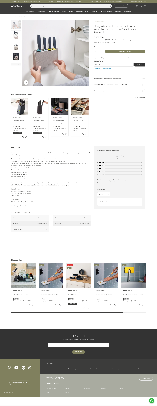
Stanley (67, 392)
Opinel (121, 388)
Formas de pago (73, 369)
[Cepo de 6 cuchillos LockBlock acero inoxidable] (19, 106)
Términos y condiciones (119, 369)
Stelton (67, 388)
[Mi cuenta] (141, 6)
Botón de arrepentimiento (19, 382)
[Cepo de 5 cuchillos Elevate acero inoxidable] (39, 106)
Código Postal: (98, 61)
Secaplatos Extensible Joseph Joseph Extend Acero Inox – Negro (23, 293)
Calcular (139, 64)
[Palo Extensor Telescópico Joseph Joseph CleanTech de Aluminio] (106, 275)
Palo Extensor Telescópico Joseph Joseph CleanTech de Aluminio (105, 293)
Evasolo (103, 388)
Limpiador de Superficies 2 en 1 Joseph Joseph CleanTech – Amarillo (133, 293)
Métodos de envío (95, 369)
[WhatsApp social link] (30, 367)
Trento (48, 392)
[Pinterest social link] (23, 367)
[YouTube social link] (16, 367)
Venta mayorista (121, 6)
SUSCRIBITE (78, 352)
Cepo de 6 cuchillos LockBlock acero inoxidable (18, 121)
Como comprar (51, 369)
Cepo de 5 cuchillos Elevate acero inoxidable (39, 121)
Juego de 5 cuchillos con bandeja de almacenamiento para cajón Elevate (79, 121)
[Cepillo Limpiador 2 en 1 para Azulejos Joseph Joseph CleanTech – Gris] (51, 275)
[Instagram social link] (10, 367)
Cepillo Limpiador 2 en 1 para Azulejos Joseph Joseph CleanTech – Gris (51, 293)
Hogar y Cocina (19, 16)
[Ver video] (26, 82)
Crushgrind (86, 388)
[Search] (110, 6)
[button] (13, 64)
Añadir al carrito (125, 51)
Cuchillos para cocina (29, 16)
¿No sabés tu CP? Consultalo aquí (102, 68)
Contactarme (146, 378)
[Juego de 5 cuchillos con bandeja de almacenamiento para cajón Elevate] (80, 106)
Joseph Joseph (17, 118)
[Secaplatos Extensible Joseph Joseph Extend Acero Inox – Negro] (23, 275)
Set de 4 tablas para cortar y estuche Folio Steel (59, 121)
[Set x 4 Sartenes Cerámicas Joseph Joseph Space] (78, 275)
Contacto (137, 369)
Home (12, 16)
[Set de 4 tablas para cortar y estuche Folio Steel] (59, 106)
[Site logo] (17, 6)
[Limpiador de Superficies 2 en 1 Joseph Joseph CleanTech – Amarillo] (133, 275)
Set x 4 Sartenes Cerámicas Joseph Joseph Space (77, 293)
